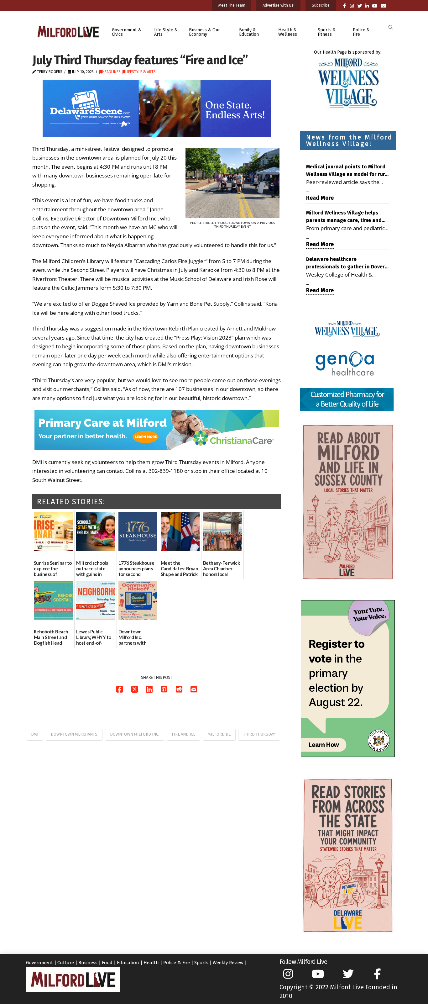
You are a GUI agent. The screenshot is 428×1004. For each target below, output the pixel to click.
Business (87, 962)
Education (128, 962)
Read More (320, 197)
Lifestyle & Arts (140, 72)
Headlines (111, 72)
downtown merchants (74, 734)
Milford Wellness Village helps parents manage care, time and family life (344, 217)
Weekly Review (228, 962)
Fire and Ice (183, 734)
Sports (201, 962)
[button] (390, 27)
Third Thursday (259, 734)
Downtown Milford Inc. (134, 734)
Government (39, 962)
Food (107, 962)
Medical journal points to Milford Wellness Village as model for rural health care (347, 171)
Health (151, 962)
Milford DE (219, 734)
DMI (34, 734)
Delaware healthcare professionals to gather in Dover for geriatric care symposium (345, 263)
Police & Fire (176, 962)
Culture (65, 962)
